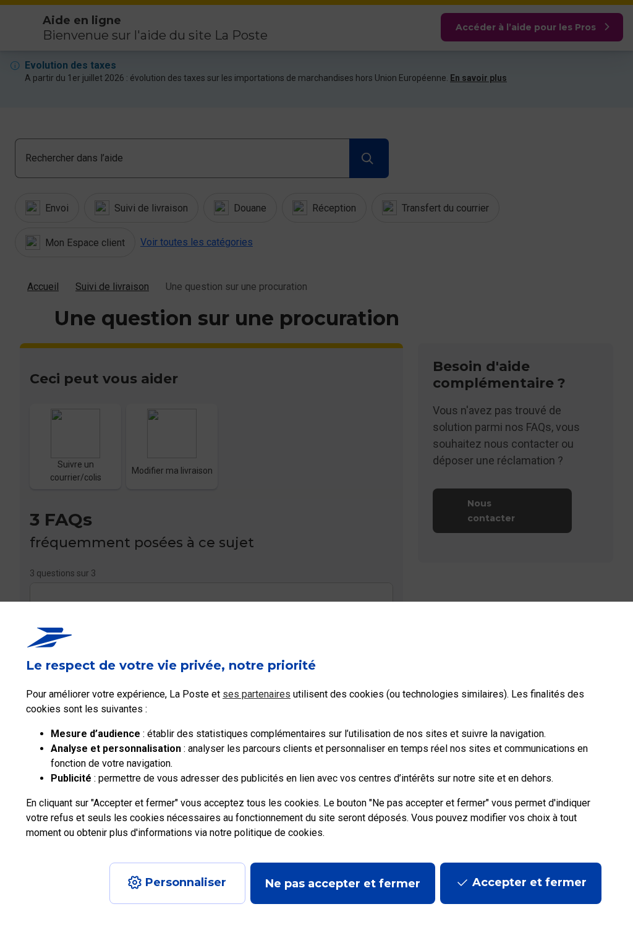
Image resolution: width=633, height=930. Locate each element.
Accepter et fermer (529, 882)
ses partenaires (257, 694)
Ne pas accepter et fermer (342, 883)
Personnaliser (185, 882)
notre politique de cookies (266, 832)
